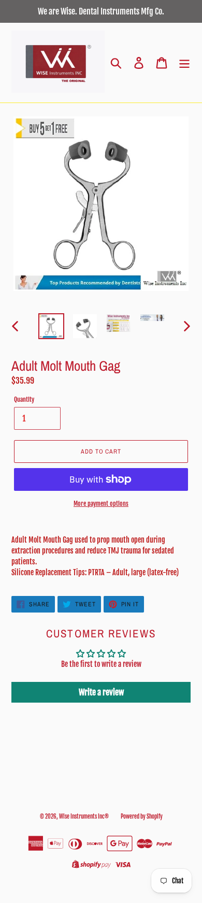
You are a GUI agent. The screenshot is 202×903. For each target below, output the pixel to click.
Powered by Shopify (142, 816)
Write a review (101, 692)
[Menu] (184, 63)
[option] (51, 326)
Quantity (24, 399)
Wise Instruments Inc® (84, 816)
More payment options (101, 503)
